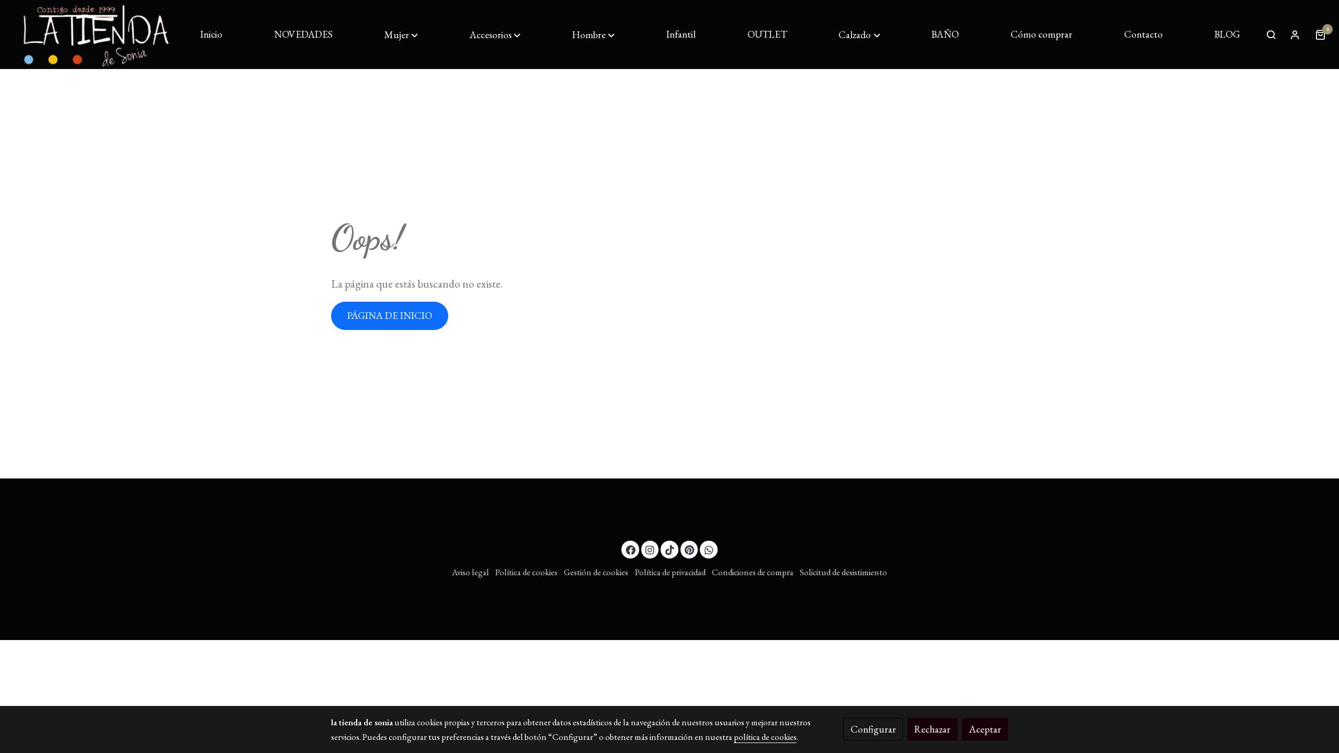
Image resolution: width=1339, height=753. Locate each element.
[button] (401, 35)
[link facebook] (630, 549)
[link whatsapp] (709, 549)
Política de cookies (526, 572)
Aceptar (985, 729)
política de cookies (765, 737)
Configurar (873, 729)
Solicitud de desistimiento (843, 572)
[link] (94, 34)
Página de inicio (389, 315)
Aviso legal (470, 572)
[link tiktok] (669, 549)
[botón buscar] (1271, 34)
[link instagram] (650, 549)
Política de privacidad (670, 572)
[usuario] (1295, 34)
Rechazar (932, 729)
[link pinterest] (689, 549)
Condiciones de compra (752, 572)
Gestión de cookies (596, 572)
